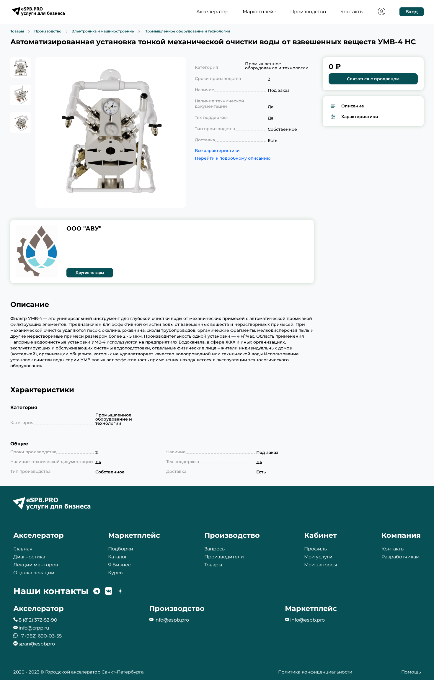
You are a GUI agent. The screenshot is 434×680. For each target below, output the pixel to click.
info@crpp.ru (34, 628)
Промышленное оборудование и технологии (187, 31)
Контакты (352, 11)
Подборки (120, 549)
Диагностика (29, 557)
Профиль (315, 549)
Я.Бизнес (119, 565)
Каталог (117, 557)
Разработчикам (400, 557)
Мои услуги (318, 557)
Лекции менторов (35, 565)
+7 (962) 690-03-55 (40, 636)
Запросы (215, 549)
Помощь (411, 672)
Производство (308, 11)
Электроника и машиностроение (103, 31)
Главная (22, 549)
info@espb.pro (171, 620)
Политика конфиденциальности (315, 672)
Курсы (116, 573)
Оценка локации (33, 573)
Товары (17, 31)
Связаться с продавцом (373, 78)
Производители (224, 557)
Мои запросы (320, 565)
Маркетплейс (259, 11)
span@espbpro (37, 644)
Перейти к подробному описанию (218, 158)
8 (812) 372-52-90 (38, 620)
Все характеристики (217, 150)
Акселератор (212, 11)
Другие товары (90, 272)
